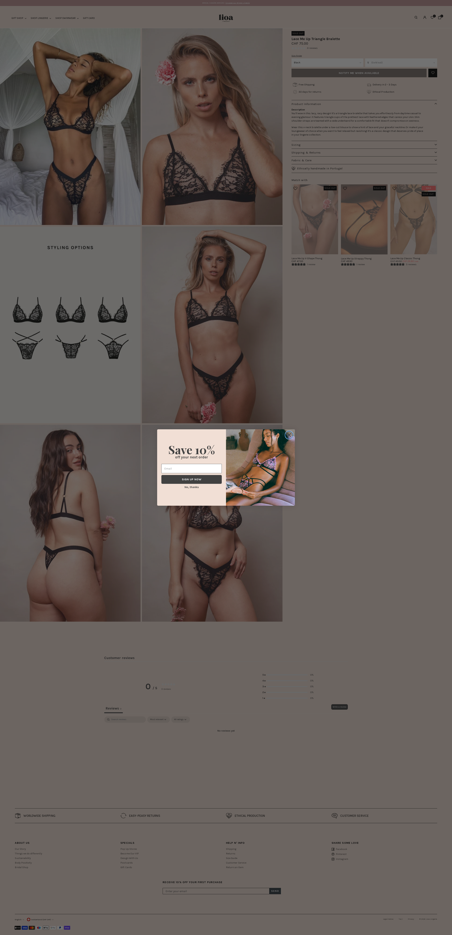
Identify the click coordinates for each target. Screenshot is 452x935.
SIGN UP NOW (191, 479)
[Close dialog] (289, 435)
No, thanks (192, 487)
